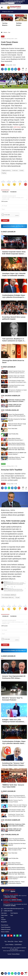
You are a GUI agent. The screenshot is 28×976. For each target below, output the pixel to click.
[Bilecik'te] (14, 688)
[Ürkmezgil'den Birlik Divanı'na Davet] (14, 351)
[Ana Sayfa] (1, 32)
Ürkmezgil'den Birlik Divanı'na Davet (13, 361)
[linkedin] (15, 69)
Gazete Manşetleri (5, 927)
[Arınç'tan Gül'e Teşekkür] (14, 499)
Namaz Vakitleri (5, 931)
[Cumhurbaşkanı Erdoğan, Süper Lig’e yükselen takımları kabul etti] (14, 732)
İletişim (20, 941)
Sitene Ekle (10, 941)
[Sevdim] (14, 182)
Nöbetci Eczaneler (5, 929)
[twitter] (5, 69)
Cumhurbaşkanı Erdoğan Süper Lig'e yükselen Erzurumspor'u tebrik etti (13, 296)
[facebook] (2, 69)
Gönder (5, 220)
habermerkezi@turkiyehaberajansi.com (14, 908)
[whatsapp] (9, 69)
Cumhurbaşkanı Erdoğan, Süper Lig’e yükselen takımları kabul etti (14, 742)
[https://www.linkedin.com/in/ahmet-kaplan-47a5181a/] (14, 936)
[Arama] (26, 8)
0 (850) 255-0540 (8, 910)
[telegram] (12, 69)
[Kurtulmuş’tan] (14, 754)
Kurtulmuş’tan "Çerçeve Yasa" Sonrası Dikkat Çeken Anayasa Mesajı (13, 764)
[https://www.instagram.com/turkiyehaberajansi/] (8, 936)
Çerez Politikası (9, 944)
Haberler (5, 32)
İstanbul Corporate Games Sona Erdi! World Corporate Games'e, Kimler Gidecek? (13, 253)
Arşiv (11, 915)
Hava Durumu (4, 925)
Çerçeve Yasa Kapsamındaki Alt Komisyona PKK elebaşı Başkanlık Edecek (13, 677)
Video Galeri (4, 915)
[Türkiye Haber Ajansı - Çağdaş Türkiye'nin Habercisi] (14, 7)
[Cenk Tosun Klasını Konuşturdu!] (14, 80)
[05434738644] (17, 936)
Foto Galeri (4, 913)
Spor (9, 32)
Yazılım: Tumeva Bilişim (13, 954)
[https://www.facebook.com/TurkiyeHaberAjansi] (2, 936)
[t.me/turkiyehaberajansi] (20, 936)
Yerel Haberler (14, 913)
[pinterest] (19, 69)
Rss (6, 941)
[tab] (5, 192)
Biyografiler (4, 921)
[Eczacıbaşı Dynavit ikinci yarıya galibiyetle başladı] (14, 308)
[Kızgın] (25, 182)
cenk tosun (17, 127)
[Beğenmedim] (20, 182)
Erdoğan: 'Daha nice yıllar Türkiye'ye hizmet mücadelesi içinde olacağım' (13, 721)
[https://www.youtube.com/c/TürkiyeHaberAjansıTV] (11, 936)
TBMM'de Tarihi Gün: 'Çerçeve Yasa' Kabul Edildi (13, 786)
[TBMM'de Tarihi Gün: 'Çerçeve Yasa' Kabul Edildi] (14, 775)
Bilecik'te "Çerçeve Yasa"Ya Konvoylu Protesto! (12, 699)
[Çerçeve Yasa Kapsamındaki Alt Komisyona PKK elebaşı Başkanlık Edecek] (14, 667)
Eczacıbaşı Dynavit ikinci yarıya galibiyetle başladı (13, 318)
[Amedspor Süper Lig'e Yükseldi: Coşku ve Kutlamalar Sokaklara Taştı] (14, 264)
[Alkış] (9, 182)
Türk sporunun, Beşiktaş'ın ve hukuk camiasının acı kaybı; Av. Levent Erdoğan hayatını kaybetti (13, 340)
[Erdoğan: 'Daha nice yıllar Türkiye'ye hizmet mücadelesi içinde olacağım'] (14, 710)
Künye (16, 941)
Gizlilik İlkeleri (18, 944)
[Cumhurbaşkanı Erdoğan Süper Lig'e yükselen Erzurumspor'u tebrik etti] (14, 286)
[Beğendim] (3, 182)
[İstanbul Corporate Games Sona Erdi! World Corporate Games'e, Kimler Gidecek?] (14, 242)
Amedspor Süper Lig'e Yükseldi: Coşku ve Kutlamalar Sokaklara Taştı (14, 274)
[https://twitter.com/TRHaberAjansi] (5, 936)
